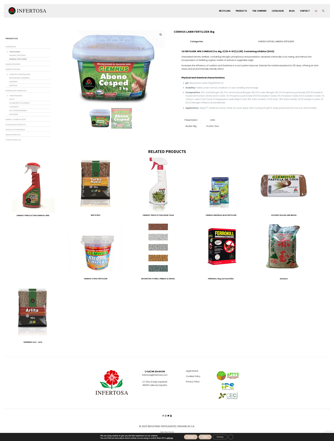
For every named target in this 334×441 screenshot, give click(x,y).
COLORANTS (14, 107)
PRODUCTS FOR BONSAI (15, 129)
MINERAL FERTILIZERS (18, 59)
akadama (284, 278)
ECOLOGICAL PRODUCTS (16, 124)
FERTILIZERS (15, 52)
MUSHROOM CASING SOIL (16, 90)
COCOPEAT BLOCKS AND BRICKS (284, 215)
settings (169, 438)
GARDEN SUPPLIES (13, 69)
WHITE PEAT (95, 215)
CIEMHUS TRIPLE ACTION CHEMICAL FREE (32, 215)
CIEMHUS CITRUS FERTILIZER (95, 278)
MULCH (12, 99)
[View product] (57, 159)
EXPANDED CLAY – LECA (33, 342)
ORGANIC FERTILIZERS (17, 55)
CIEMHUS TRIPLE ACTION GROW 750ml (158, 215)
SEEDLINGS (13, 85)
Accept (191, 437)
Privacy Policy (193, 382)
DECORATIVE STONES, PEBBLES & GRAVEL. (158, 278)
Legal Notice (192, 371)
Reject (205, 437)
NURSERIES (13, 82)
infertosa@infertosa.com (155, 374)
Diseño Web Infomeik (167, 432)
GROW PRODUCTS (13, 135)
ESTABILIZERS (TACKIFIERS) (19, 103)
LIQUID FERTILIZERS (13, 64)
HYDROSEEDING (16, 95)
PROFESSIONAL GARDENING (19, 78)
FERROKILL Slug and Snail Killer (221, 278)
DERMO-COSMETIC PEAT (16, 119)
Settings (220, 437)
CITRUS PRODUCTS (13, 140)
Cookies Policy (193, 376)
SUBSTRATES (11, 46)
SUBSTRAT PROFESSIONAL (20, 74)
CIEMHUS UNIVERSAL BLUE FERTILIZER (221, 215)
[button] (160, 34)
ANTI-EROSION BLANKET (18, 110)
